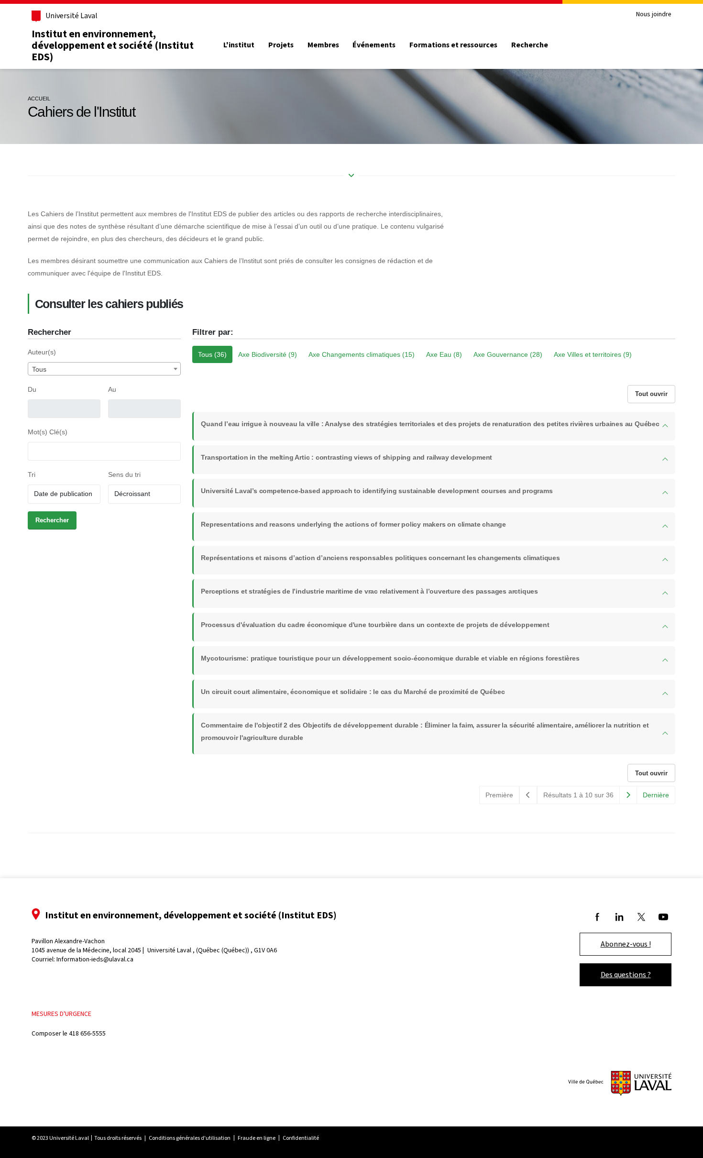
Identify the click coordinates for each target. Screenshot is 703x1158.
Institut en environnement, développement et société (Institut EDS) (113, 45)
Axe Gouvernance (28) (507, 354)
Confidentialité (301, 1138)
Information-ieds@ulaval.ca (94, 959)
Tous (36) (212, 354)
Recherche (529, 45)
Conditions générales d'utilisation (190, 1138)
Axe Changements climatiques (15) (361, 354)
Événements (373, 45)
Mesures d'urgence (61, 1013)
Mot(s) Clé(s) (47, 432)
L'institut (238, 45)
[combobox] (104, 368)
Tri (31, 474)
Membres (323, 45)
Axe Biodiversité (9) (267, 354)
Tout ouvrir (651, 393)
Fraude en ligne (256, 1138)
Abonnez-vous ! (626, 944)
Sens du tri (124, 474)
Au (112, 389)
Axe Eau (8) (444, 354)
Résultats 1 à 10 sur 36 (578, 795)
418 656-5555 (87, 1033)
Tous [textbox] (39, 369)
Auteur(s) (42, 352)
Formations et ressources (453, 45)
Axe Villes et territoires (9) (593, 354)
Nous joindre (653, 15)
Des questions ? (626, 975)
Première (499, 795)
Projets (281, 45)
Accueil (39, 98)
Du (32, 389)
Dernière (656, 795)
